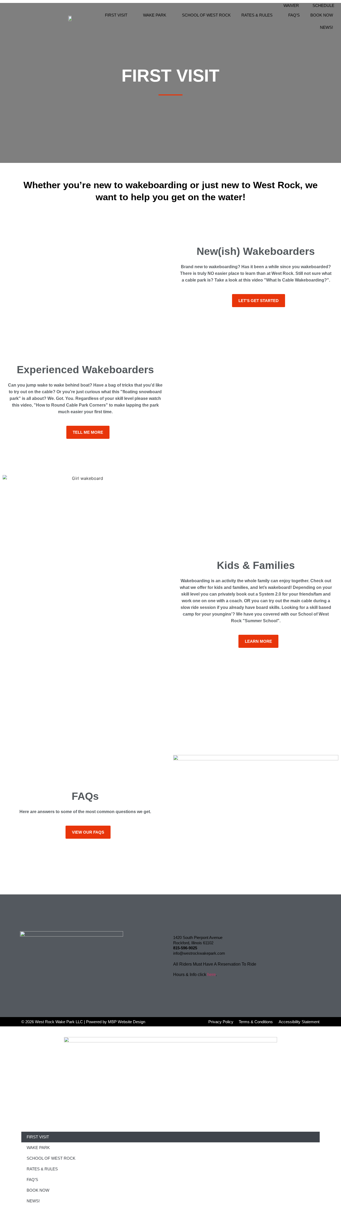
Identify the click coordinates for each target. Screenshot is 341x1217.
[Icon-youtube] (278, 950)
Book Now (321, 15)
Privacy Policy (220, 1021)
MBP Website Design (126, 1021)
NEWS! (326, 27)
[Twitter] (278, 936)
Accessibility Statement (299, 1021)
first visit (116, 15)
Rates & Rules (257, 15)
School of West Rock (206, 15)
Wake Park (154, 15)
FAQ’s (294, 15)
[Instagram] (263, 950)
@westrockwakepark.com (202, 953)
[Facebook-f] (263, 936)
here (211, 974)
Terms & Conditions (256, 1021)
